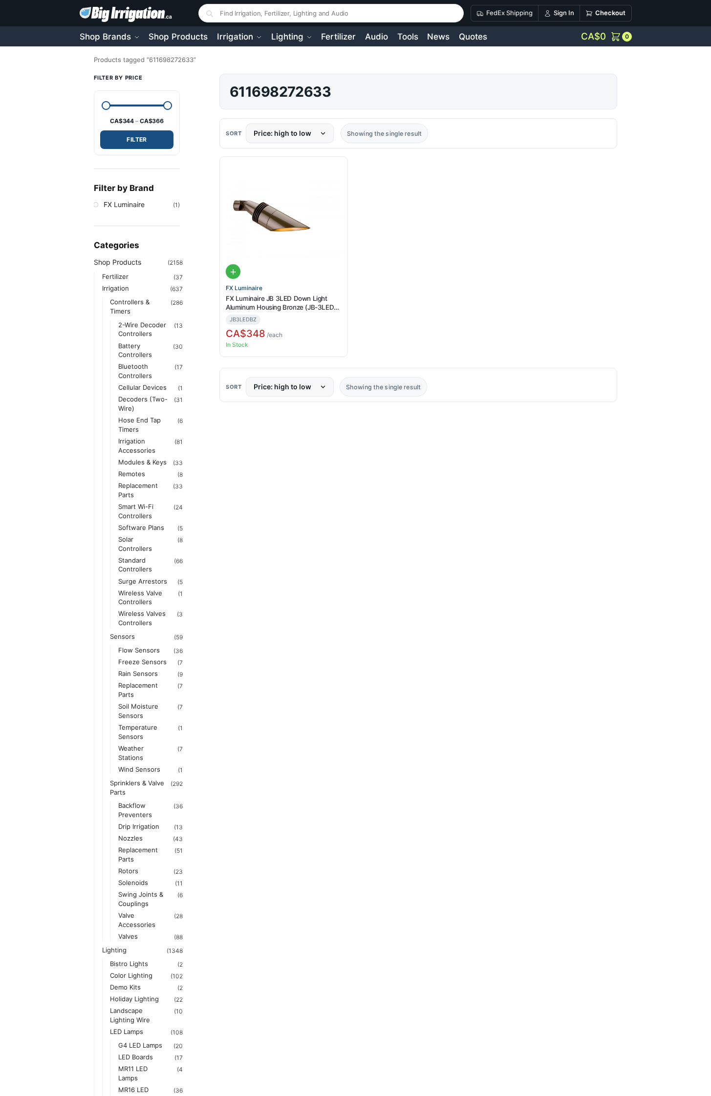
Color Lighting (131, 975)
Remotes (131, 474)
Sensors (122, 636)
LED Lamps (126, 1031)
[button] (606, 36)
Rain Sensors (138, 673)
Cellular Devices (142, 387)
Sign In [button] (564, 13)
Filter (137, 139)
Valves (128, 936)
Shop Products (117, 262)
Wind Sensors (139, 769)
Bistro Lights (129, 964)
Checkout (610, 13)
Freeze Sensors (142, 662)
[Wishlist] (336, 170)
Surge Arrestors (142, 581)
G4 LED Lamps (140, 1045)
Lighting (114, 950)
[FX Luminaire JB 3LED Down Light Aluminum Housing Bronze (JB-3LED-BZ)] (284, 220)
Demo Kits (125, 987)
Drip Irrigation (138, 826)
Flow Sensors (139, 650)
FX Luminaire (244, 288)
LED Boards (135, 1057)
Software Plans (141, 527)
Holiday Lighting (134, 999)
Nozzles (130, 838)
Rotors (128, 871)
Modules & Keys (142, 462)
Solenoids (133, 882)
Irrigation (115, 288)
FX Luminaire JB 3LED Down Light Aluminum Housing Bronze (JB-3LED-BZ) (281, 303)
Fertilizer (115, 276)
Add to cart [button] (233, 271)
